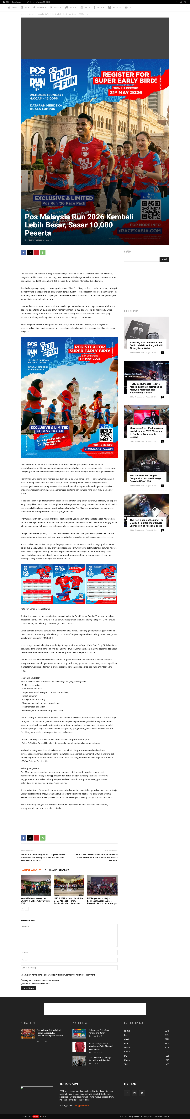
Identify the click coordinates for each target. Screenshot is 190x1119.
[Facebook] (176, 2)
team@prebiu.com (81, 1105)
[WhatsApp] (42, 252)
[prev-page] (22, 908)
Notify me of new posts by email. (37, 983)
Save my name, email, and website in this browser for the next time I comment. (59, 974)
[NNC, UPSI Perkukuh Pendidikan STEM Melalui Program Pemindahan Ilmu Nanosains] (69, 885)
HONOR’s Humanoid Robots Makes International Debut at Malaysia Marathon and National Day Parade (146, 388)
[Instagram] (180, 2)
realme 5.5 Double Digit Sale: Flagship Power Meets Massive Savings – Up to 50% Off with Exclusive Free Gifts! (43, 857)
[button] (186, 7)
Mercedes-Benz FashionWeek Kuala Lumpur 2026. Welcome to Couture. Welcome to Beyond (146, 432)
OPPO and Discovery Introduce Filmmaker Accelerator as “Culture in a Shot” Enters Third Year (97, 857)
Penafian (158, 1116)
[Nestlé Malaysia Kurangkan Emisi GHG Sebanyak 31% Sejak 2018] (36, 885)
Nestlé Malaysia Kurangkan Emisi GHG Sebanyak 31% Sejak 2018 (35, 900)
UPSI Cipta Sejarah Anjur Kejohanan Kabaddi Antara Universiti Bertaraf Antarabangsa (102, 900)
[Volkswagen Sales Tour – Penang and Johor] (79, 1034)
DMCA (166, 1116)
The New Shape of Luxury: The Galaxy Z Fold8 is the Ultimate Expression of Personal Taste (146, 523)
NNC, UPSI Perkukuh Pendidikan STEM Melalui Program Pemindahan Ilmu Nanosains (69, 900)
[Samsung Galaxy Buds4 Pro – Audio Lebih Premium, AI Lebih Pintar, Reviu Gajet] (146, 333)
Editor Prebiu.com (36, 240)
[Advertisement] (95, 38)
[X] (185, 2)
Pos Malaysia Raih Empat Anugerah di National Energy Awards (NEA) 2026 (145, 478)
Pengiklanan (134, 1116)
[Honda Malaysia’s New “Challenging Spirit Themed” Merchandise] (79, 1047)
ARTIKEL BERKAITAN (31, 870)
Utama (23, 14)
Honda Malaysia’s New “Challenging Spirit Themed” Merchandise (101, 1046)
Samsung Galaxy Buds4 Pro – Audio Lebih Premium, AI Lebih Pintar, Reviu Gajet (146, 345)
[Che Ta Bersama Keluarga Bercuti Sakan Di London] (79, 1061)
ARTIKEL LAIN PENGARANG (57, 870)
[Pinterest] (36, 252)
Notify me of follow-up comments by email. (41, 980)
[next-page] (27, 908)
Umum (31, 14)
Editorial (123, 1116)
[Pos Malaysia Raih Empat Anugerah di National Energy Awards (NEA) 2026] (146, 466)
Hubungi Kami (146, 1116)
